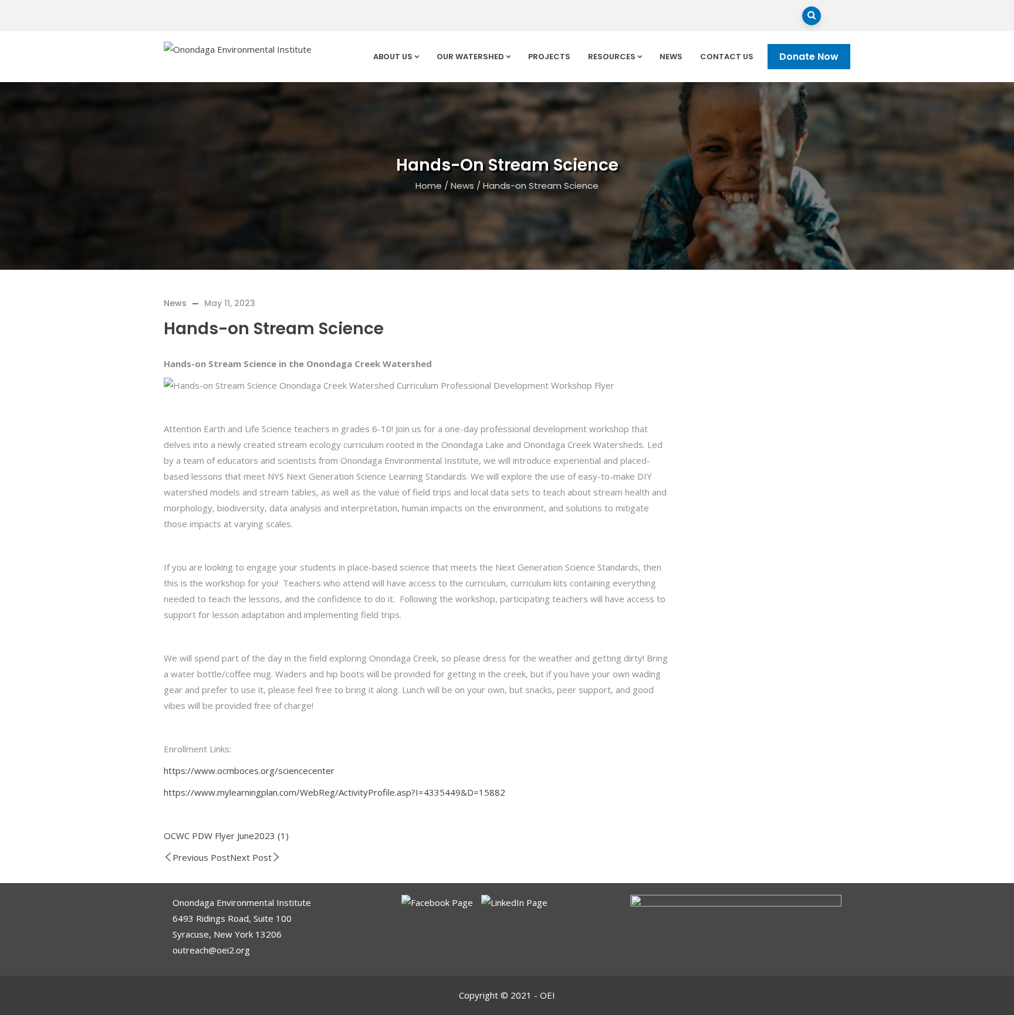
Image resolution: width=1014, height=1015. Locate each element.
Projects (549, 56)
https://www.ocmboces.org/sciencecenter (249, 770)
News (671, 56)
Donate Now (809, 56)
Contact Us (726, 56)
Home (428, 185)
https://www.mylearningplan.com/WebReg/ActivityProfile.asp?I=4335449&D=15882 (334, 792)
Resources (612, 56)
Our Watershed (470, 56)
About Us (393, 56)
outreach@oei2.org (211, 950)
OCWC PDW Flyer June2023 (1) (226, 835)
